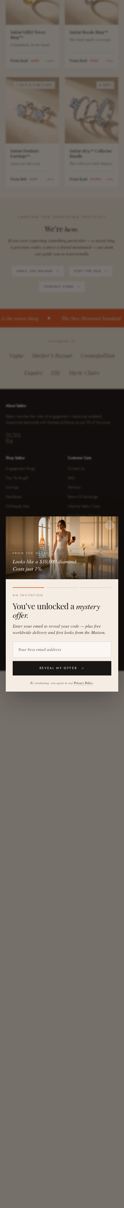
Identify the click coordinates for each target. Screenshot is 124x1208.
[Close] (109, 525)
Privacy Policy (83, 683)
